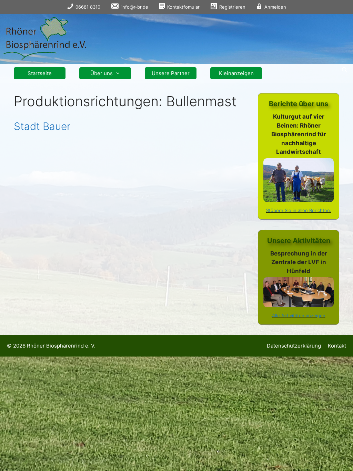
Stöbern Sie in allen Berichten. (298, 210)
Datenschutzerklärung (294, 345)
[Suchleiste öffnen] (344, 70)
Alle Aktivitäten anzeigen (298, 315)
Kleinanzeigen (236, 73)
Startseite (40, 73)
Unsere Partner (171, 73)
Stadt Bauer (42, 126)
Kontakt (337, 345)
